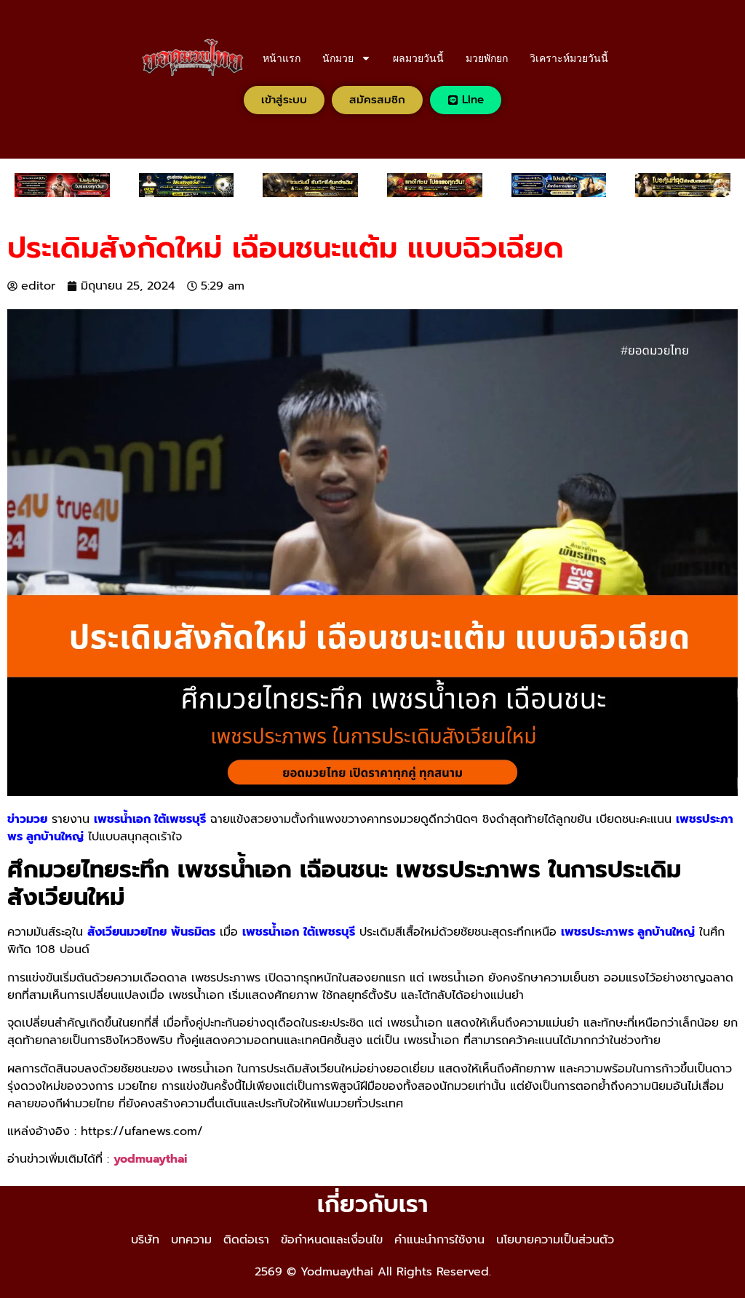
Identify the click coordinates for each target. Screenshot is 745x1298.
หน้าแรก (281, 58)
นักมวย (338, 58)
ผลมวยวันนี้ (418, 58)
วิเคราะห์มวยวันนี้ (569, 58)
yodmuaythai (150, 1159)
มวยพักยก (487, 58)
